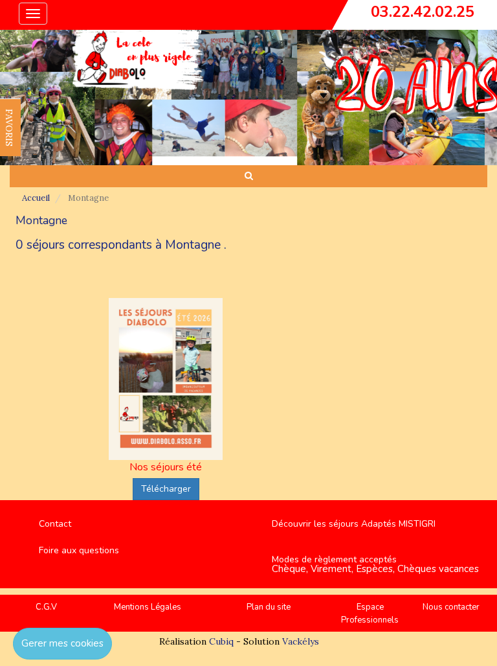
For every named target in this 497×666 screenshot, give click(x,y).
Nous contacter (451, 607)
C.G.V (46, 607)
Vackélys (300, 641)
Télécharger (166, 489)
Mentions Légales (147, 607)
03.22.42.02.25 (422, 11)
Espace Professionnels (370, 613)
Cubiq (221, 641)
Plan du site (269, 607)
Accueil (36, 197)
